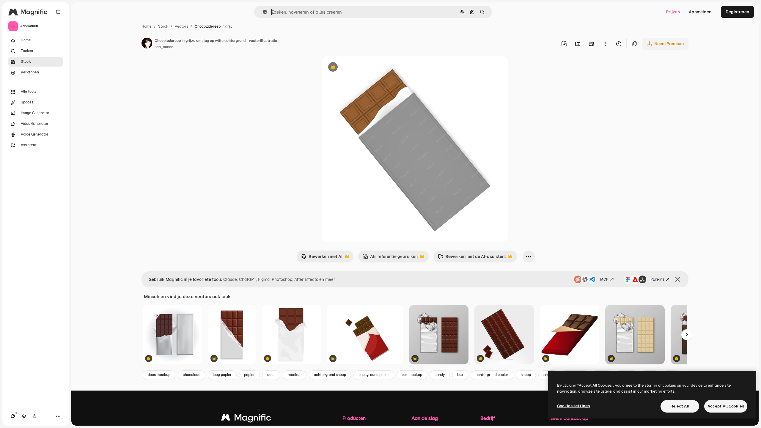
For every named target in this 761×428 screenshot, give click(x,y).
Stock (163, 26)
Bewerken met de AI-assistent (472, 258)
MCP (604, 279)
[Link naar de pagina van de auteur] (146, 44)
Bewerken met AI (321, 258)
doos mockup (159, 374)
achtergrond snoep (330, 374)
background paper (374, 374)
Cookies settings (573, 405)
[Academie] (24, 416)
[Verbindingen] (13, 416)
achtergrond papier (492, 374)
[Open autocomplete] (262, 12)
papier (249, 374)
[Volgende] (686, 334)
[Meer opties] (605, 44)
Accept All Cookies (725, 406)
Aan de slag (424, 418)
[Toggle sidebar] (58, 12)
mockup (294, 374)
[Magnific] (246, 419)
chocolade (191, 374)
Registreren (737, 12)
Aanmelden (700, 12)
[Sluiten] (677, 279)
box (460, 374)
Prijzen (673, 12)
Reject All (679, 406)
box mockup (412, 374)
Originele (361, 67)
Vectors (181, 26)
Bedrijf (487, 418)
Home (146, 26)
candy (440, 374)
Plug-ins (657, 279)
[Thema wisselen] (34, 416)
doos (271, 374)
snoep (526, 374)
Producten (354, 418)
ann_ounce (164, 47)
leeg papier (222, 374)
